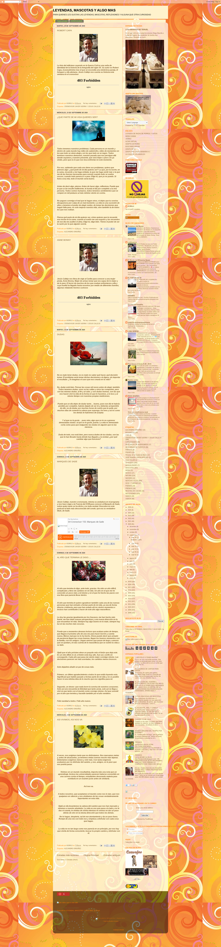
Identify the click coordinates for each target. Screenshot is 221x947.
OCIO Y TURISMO (131, 483)
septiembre (133, 535)
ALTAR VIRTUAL (131, 141)
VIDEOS (128, 499)
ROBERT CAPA (64, 30)
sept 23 (134, 543)
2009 (130, 610)
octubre (132, 532)
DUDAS (60, 334)
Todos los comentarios (136, 833)
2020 (130, 524)
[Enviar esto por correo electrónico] (105, 103)
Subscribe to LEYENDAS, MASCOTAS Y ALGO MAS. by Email (78, 910)
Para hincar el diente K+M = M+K (139, 364)
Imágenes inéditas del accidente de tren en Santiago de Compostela (141, 325)
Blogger (139, 930)
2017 (130, 587)
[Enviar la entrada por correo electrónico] (101, 103)
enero (132, 578)
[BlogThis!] (107, 103)
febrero (132, 575)
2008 (130, 613)
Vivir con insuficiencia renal (138, 412)
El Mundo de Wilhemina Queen (139, 260)
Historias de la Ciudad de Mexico (136, 455)
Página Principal (91, 855)
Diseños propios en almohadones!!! (148, 398)
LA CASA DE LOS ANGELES (135, 154)
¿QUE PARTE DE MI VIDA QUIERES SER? (77, 117)
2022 (130, 518)
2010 (130, 607)
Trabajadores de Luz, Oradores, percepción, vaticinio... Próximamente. (148, 334)
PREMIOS (128, 488)
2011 (130, 604)
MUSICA (128, 473)
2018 (130, 584)
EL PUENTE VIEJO (134, 278)
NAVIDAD (128, 478)
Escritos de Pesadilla (135, 304)
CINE (127, 435)
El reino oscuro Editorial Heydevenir (148, 351)
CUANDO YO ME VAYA (143, 719)
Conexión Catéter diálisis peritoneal (139, 414)
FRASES (128, 452)
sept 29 (134, 537)
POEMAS (128, 486)
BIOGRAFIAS (130, 432)
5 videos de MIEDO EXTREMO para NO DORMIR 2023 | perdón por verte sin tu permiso (148, 263)
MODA (127, 470)
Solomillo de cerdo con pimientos (147, 366)
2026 (130, 507)
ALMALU (131, 206)
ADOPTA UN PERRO (132, 144)
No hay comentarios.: (90, 103)
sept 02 (134, 555)
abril (131, 569)
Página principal (62, 21)
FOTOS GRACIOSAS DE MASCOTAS (148, 696)
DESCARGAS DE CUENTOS (135, 447)
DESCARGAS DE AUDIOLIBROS (136, 444)
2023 (130, 515)
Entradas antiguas (112, 855)
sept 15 (134, 546)
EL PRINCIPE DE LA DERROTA (147, 279)
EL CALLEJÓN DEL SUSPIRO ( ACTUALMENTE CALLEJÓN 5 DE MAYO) (149, 682)
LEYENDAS (129, 462)
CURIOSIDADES (131, 442)
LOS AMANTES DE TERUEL (136, 30)
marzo (132, 572)
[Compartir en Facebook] (111, 103)
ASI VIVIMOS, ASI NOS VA (69, 719)
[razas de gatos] (136, 881)
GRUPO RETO (130, 149)
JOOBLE (128, 139)
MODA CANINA (130, 136)
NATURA (128, 475)
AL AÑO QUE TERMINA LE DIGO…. (74, 557)
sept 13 (134, 549)
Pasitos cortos (133, 380)
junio (131, 564)
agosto (132, 558)
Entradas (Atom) (72, 860)
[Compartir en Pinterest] (114, 103)
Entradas (131, 829)
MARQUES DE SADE (67, 461)
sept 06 (134, 552)
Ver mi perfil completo (132, 209)
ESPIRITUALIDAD (76, 21)
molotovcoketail (118, 930)
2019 (130, 582)
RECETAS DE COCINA (133, 491)
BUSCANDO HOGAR (132, 146)
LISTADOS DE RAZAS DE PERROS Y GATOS (141, 133)
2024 (130, 513)
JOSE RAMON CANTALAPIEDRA (136, 457)
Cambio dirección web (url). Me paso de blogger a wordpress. (148, 307)
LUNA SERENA (133, 331)
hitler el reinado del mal (135, 297)
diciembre (133, 526)
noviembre (133, 529)
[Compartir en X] (109, 103)
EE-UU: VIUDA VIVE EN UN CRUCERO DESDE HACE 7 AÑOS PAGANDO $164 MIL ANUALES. (148, 769)
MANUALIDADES (131, 465)
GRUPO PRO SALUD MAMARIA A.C (137, 152)
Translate (141, 125)
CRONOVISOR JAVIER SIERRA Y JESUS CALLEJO (82, 106)
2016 (130, 590)
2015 (130, 593)
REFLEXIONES (130, 493)
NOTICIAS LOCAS (131, 481)
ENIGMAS (131, 296)
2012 (130, 601)
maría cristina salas (135, 349)
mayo (132, 567)
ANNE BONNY (64, 240)
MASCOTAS (129, 468)
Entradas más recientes (68, 855)
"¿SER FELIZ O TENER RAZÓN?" (146, 657)
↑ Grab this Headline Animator (110, 921)
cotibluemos (132, 242)
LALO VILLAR (130, 460)
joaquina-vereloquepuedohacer (139, 322)
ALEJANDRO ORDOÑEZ (72, 232)
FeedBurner (149, 819)
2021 (130, 521)
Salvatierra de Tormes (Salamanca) (148, 228)
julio (131, 561)
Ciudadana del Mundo (136, 226)
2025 (130, 510)
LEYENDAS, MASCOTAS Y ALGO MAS (84, 10)
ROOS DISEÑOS (134, 396)
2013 (130, 598)
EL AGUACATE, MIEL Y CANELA (146, 708)
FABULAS (128, 450)
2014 (130, 596)
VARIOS (128, 496)
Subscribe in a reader (132, 842)
